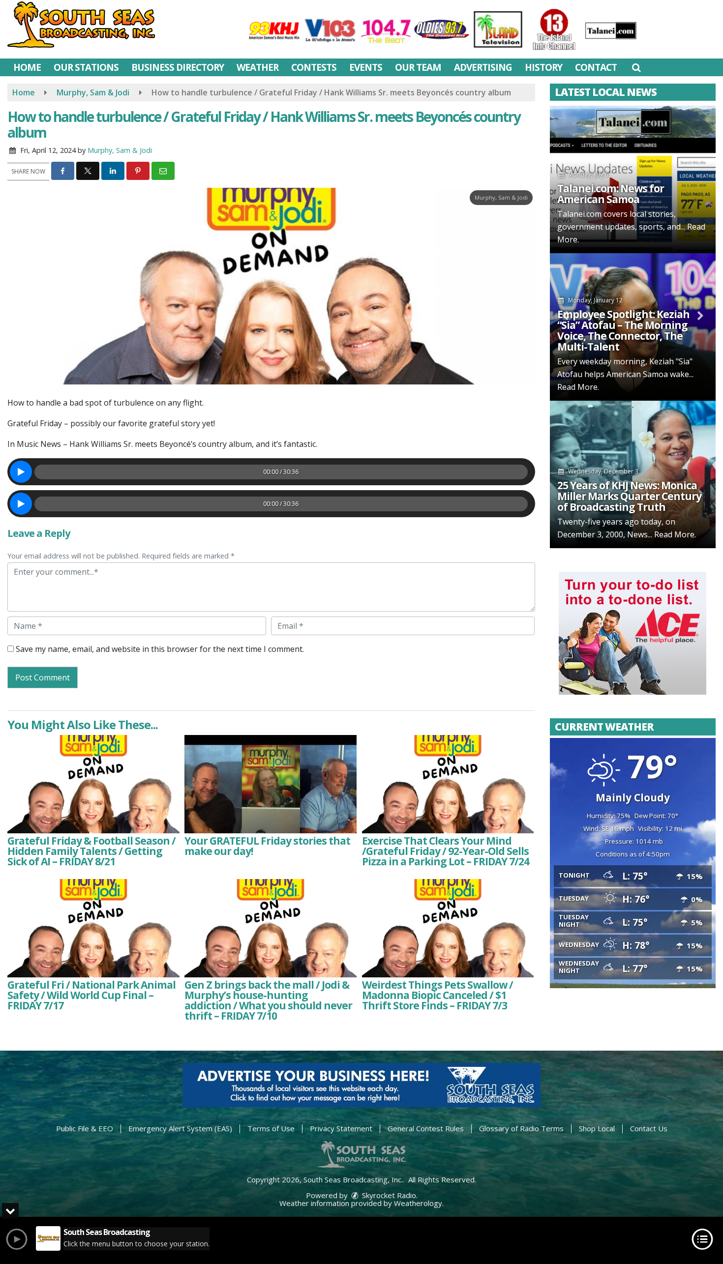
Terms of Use (271, 1128)
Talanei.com (579, 213)
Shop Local (597, 1128)
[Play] (21, 472)
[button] (636, 67)
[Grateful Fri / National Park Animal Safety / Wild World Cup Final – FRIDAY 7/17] (93, 928)
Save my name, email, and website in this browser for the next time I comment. (160, 649)
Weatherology (418, 1203)
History (543, 67)
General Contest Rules (426, 1128)
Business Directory (177, 67)
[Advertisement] (632, 633)
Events (365, 67)
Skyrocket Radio (388, 1195)
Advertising (483, 67)
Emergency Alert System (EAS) (180, 1128)
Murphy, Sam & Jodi (120, 150)
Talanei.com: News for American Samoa (610, 193)
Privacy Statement (341, 1128)
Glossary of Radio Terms (521, 1128)
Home (27, 67)
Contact (596, 67)
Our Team (418, 67)
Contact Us (648, 1128)
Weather (257, 67)
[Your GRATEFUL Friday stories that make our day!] (270, 784)
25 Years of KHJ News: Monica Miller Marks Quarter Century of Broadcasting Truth (629, 496)
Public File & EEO (84, 1128)
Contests (313, 67)
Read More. (578, 387)
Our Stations (86, 67)
